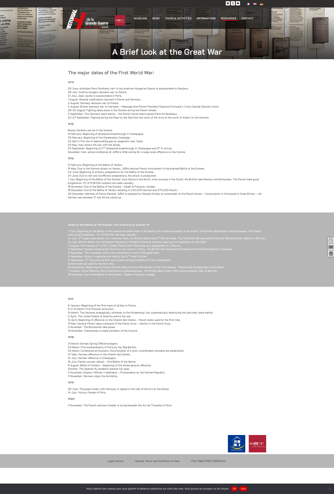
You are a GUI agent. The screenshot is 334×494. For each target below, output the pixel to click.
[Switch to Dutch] (255, 3)
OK (234, 488)
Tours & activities (178, 18)
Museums (140, 18)
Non (243, 488)
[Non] (329, 489)
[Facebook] (228, 3)
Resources (228, 18)
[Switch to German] (261, 3)
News (156, 18)
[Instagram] (233, 3)
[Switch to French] (248, 3)
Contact (247, 18)
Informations (206, 18)
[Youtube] (238, 3)
